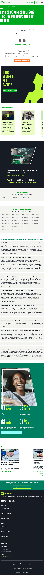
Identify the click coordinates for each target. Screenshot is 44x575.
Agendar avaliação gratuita (10, 90)
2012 (9, 6)
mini (3, 6)
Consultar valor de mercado (22, 60)
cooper (6, 6)
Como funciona (29, 2)
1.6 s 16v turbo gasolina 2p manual (17, 6)
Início (1, 6)
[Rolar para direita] (41, 136)
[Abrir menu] (42, 2)
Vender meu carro (11, 432)
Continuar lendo (5, 471)
